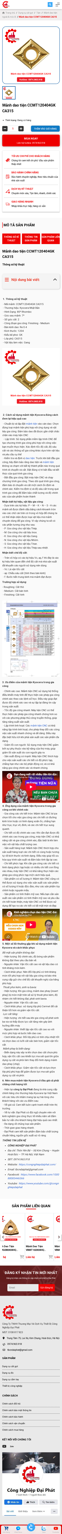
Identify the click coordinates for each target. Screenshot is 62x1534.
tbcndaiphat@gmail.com (19, 1349)
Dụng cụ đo (8, 1372)
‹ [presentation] (3, 1237)
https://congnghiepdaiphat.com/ (37, 1164)
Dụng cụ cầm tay (10, 1379)
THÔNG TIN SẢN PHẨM (31, 238)
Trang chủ (10, 13)
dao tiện (30, 458)
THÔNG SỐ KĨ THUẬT (11, 238)
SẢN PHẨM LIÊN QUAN (51, 238)
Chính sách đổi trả (11, 1403)
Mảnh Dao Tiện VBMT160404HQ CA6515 (35, 1248)
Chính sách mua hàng (13, 1430)
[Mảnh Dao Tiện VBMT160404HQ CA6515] (39, 1228)
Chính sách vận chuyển (13, 1423)
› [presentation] (59, 1237)
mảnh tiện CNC (38, 725)
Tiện (38, 13)
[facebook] (31, 1484)
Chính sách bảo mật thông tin (16, 1410)
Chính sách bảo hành (12, 1416)
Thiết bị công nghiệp (12, 1386)
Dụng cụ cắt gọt (25, 13)
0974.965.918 (14, 1344)
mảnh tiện (31, 423)
